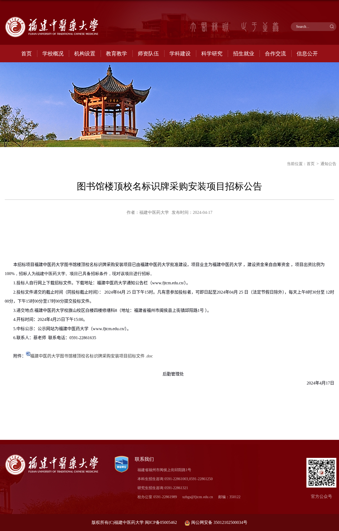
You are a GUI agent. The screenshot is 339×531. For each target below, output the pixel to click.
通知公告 (328, 164)
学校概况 (53, 53)
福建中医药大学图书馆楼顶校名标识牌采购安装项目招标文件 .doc (91, 356)
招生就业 (243, 53)
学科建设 (180, 53)
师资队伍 (148, 53)
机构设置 (84, 53)
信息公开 (307, 53)
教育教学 (116, 53)
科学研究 (211, 53)
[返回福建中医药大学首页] (56, 27)
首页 (26, 53)
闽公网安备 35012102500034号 (219, 522)
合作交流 (275, 53)
